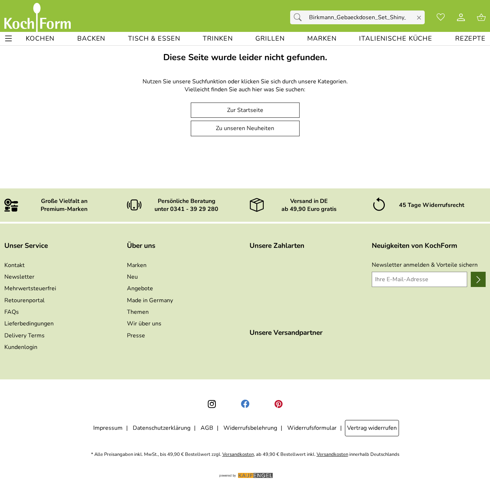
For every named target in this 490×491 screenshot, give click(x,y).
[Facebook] (245, 404)
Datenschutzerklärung (161, 428)
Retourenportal (24, 300)
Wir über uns (144, 324)
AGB (207, 428)
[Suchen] (299, 17)
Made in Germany (150, 300)
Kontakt (14, 265)
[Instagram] (212, 404)
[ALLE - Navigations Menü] (8, 38)
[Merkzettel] (440, 17)
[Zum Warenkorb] (481, 17)
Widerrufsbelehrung (250, 428)
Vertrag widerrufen (372, 428)
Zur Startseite (245, 110)
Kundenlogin (20, 347)
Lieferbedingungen (29, 324)
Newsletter (19, 277)
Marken (137, 265)
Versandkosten (238, 455)
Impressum (108, 428)
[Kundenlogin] (461, 17)
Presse (136, 336)
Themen (138, 312)
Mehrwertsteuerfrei (30, 288)
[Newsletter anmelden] (478, 279)
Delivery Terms (24, 336)
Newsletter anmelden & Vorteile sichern (425, 265)
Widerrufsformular (312, 428)
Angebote (140, 288)
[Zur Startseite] (37, 17)
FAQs (11, 312)
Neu (132, 277)
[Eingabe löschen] (419, 18)
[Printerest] (278, 404)
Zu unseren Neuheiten (245, 128)
